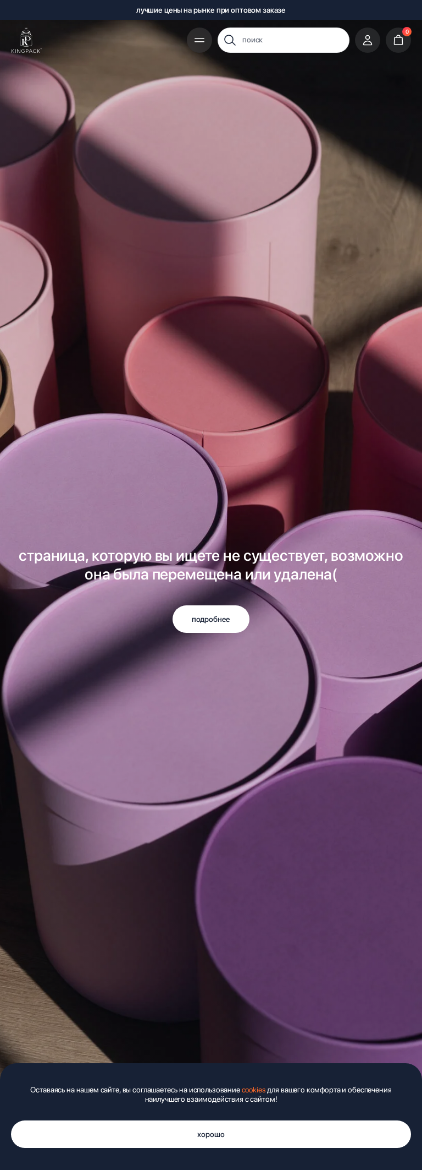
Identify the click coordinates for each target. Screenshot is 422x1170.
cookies (254, 1089)
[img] (26, 40)
